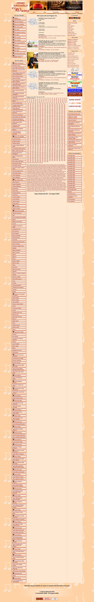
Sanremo (51, 184)
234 (35, 112)
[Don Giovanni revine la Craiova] (32, 89)
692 (60, 143)
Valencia (63, 188)
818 (55, 151)
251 (38, 113)
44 (33, 100)
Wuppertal (37, 191)
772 (60, 148)
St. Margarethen (48, 186)
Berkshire (33, 167)
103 (28, 103)
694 (64, 143)
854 (64, 154)
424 (30, 125)
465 (52, 127)
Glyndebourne (56, 173)
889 (33, 157)
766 (45, 148)
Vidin (59, 190)
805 (62, 150)
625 (52, 138)
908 (40, 158)
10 (49, 98)
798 (45, 150)
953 (33, 161)
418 (55, 124)
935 (28, 160)
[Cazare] (75, 80)
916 (59, 158)
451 (57, 126)
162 (55, 106)
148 (60, 105)
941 (43, 160)
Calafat (53, 169)
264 (30, 114)
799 (47, 150)
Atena (52, 164)
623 (47, 138)
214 (64, 110)
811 (38, 151)
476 (40, 128)
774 (64, 148)
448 (50, 126)
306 (55, 116)
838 (64, 152)
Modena (55, 179)
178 (55, 107)
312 (30, 117)
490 (35, 129)
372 (60, 121)
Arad (47, 164)
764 (40, 148)
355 (57, 120)
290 (55, 115)
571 (38, 135)
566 (64, 134)
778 (35, 149)
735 (47, 146)
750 (45, 147)
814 (45, 151)
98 (56, 102)
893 (43, 157)
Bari (40, 165)
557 (43, 134)
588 (40, 136)
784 (50, 149)
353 (52, 120)
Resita (47, 183)
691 (57, 143)
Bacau (55, 164)
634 (35, 139)
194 (55, 109)
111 (47, 103)
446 (45, 126)
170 (35, 107)
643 (57, 139)
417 (52, 124)
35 (56, 99)
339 (57, 118)
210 (55, 110)
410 (35, 124)
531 (57, 132)
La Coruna (41, 176)
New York (44, 180)
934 (64, 159)
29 (45, 99)
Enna (47, 172)
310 (64, 116)
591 (47, 136)
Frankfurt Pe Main (31, 173)
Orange (64, 180)
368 (50, 121)
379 (38, 122)
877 (43, 156)
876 (40, 156)
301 (43, 116)
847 (47, 154)
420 (59, 124)
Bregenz (41, 168)
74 (51, 101)
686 (45, 143)
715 (38, 145)
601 (33, 137)
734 (45, 146)
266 (35, 114)
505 (33, 130)
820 (59, 151)
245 (62, 112)
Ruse (60, 183)
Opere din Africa (71, 60)
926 (45, 159)
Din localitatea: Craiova (43, 94)
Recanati (44, 183)
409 (33, 124)
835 (57, 152)
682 (35, 143)
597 (62, 136)
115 (57, 103)
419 (57, 124)
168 (30, 107)
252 (40, 113)
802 (55, 150)
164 (60, 106)
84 (30, 102)
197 (62, 109)
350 (45, 120)
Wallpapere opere (71, 53)
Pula (64, 182)
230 (64, 111)
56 (56, 100)
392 (30, 123)
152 (30, 106)
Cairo (51, 169)
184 (30, 109)
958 (45, 161)
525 (43, 132)
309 (62, 116)
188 (40, 109)
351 (47, 120)
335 (47, 118)
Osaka (28, 181)
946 (55, 160)
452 (60, 126)
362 (35, 121)
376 (30, 122)
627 (57, 138)
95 (51, 102)
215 (28, 111)
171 (38, 107)
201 (33, 110)
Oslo (31, 181)
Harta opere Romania (72, 33)
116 (59, 103)
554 (35, 134)
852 (60, 154)
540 (40, 133)
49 (43, 100)
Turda (52, 188)
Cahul (48, 169)
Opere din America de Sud (73, 66)
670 (45, 141)
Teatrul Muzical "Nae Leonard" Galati (73, 138)
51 (47, 100)
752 (50, 147)
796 (40, 150)
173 (43, 107)
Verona (53, 190)
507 (38, 130)
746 (35, 147)
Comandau (55, 170)
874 (35, 156)
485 (62, 128)
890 (35, 157)
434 (55, 125)
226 (55, 111)
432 (50, 125)
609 (52, 137)
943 (47, 160)
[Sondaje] (74, 84)
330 (35, 118)
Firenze (58, 172)
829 (43, 152)
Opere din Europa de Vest (73, 57)
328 (30, 118)
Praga (57, 182)
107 (38, 103)
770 (55, 148)
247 (28, 113)
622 (45, 138)
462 (45, 127)
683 (38, 143)
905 (33, 158)
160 (50, 106)
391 (28, 123)
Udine (54, 188)
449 (52, 126)
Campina (57, 169)
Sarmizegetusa (60, 184)
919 (28, 159)
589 (43, 136)
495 (47, 129)
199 (28, 110)
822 (64, 151)
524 (40, 132)
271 (47, 114)
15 (58, 98)
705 (52, 144)
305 (52, 116)
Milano (48, 179)
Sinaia (58, 185)
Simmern (55, 185)
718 (45, 145)
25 (37, 99)
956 (40, 161)
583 (28, 136)
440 (30, 126)
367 (47, 121)
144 (50, 105)
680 (30, 143)
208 (50, 110)
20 (28, 99)
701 (43, 144)
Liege (47, 176)
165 (62, 106)
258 (55, 113)
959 (47, 161)
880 (50, 156)
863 (47, 155)
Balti (34, 165)
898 (55, 157)
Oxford (40, 181)
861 (43, 155)
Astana (49, 164)
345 (33, 120)
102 (65, 102)
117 (61, 103)
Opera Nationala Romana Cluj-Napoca (74, 123)
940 (40, 160)
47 (39, 100)
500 (60, 129)
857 (33, 155)
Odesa (55, 180)
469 (62, 127)
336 (50, 118)
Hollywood (29, 175)
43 (31, 100)
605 (43, 137)
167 (28, 107)
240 (50, 112)
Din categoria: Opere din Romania (46, 35)
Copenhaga (29, 171)
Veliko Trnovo (45, 190)
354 (55, 120)
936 (30, 160)
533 (62, 132)
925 (43, 159)
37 (60, 99)
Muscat (36, 180)
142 (45, 105)
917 (62, 158)
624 (50, 138)
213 (62, 110)
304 (50, 116)
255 (47, 113)
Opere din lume (71, 54)
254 (45, 113)
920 (30, 159)
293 (62, 115)
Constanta (60, 170)
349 (43, 120)
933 (62, 159)
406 (64, 123)
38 (62, 99)
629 (62, 138)
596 (60, 136)
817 (52, 151)
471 (28, 128)
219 (38, 111)
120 (30, 104)
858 (35, 155)
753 (52, 147)
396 (40, 123)
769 (52, 148)
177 (52, 107)
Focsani (62, 172)
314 (35, 117)
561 (52, 134)
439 (28, 126)
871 (28, 156)
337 (52, 118)
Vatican (40, 190)
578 (55, 135)
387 (57, 122)
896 (50, 157)
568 (30, 135)
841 (33, 154)
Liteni (56, 176)
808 (30, 151)
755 (57, 147)
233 (33, 112)
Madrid (53, 177)
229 (62, 111)
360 (30, 121)
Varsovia (37, 190)
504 (30, 130)
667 (38, 141)
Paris (50, 181)
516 (59, 130)
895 (47, 157)
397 (43, 123)
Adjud (39, 164)
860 (40, 155)
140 (40, 105)
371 (57, 121)
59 (62, 100)
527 (47, 132)
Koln (34, 176)
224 (50, 111)
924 (40, 159)
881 (52, 156)
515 (57, 130)
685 (43, 143)
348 (40, 120)
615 (28, 138)
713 (33, 145)
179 (57, 107)
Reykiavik (51, 183)
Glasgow (50, 173)
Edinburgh (38, 172)
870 (64, 155)
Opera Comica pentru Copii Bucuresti (74, 149)
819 (57, 151)
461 (43, 127)
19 (66, 98)
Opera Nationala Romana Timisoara (74, 131)
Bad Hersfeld (60, 164)
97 (54, 102)
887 (28, 157)
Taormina (40, 187)
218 (35, 111)
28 (43, 99)
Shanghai (40, 185)
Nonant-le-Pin (50, 180)
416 (50, 124)
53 (51, 100)
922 (35, 159)
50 (45, 100)
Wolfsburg (29, 191)
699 (38, 144)
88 (37, 102)
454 (64, 126)
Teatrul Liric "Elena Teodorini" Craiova (72, 117)
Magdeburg (57, 177)
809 (33, 151)
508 (40, 130)
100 (60, 102)
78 (58, 101)
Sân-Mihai (64, 183)
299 (38, 116)
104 (30, 103)
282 (35, 115)
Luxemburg (35, 177)
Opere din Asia (71, 62)
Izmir (52, 175)
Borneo (54, 167)
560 (50, 134)
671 (47, 141)
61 (66, 100)
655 (47, 140)
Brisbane (45, 168)
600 (30, 137)
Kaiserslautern (63, 175)
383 (47, 122)
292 (60, 115)
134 (64, 104)
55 (54, 100)
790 (64, 149)
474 (35, 128)
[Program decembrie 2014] (32, 25)
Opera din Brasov (72, 120)
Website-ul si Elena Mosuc (73, 47)
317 (42, 117)
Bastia (43, 165)
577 (52, 135)
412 (40, 124)
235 (38, 112)
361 (33, 121)
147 (57, 105)
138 (35, 105)
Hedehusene (53, 174)
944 (50, 160)
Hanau (43, 174)
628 (60, 138)
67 (37, 101)
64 (31, 101)
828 (40, 152)
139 (38, 105)
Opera (34, 12)
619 (38, 138)
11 (50, 98)
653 (43, 140)
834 (55, 152)
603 (38, 137)
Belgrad (59, 165)
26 (39, 99)
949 (62, 160)
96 (52, 102)
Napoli (40, 180)
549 (62, 133)
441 (33, 126)
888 (30, 157)
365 (43, 121)
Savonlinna (31, 185)
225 (52, 111)
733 (43, 146)
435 (57, 125)
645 (62, 139)
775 (28, 149)
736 (50, 146)
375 (28, 122)
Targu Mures (53, 187)
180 (60, 107)
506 (35, 130)
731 (38, 146)
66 (35, 101)
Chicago (32, 170)
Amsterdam (43, 164)
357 (62, 120)
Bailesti (31, 165)
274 (55, 114)
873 (33, 156)
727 (28, 146)
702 (45, 144)
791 (28, 150)
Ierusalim (40, 175)
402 (55, 123)
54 (52, 100)
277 (62, 114)
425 (33, 125)
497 (52, 129)
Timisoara (29, 188)
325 (62, 117)
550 (64, 133)
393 (33, 123)
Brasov (28, 168)
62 (28, 101)
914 (55, 158)
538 (35, 133)
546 (55, 133)
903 (28, 158)
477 (43, 128)
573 (43, 135)
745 (33, 147)
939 (38, 160)
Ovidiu (37, 181)
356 (60, 120)
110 (45, 103)
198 (64, 109)
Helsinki (63, 174)
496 (50, 129)
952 (30, 161)
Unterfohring (58, 188)
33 (52, 99)
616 (30, 138)
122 (35, 104)
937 (33, 160)
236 (40, 112)
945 (52, 160)
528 (50, 132)
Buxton (42, 169)
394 (35, 123)
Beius (56, 165)
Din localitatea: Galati (43, 38)
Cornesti (34, 171)
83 (28, 102)
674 (55, 141)
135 (28, 105)
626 (55, 138)
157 (43, 106)
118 (64, 103)
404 (60, 123)
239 (47, 112)
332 (40, 118)
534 (64, 132)
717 (43, 145)
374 (64, 121)
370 (55, 121)
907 (38, 158)
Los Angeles (63, 176)
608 (50, 137)
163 (57, 106)
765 (43, 148)
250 (35, 113)
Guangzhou (35, 174)
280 (30, 115)
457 (33, 127)
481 (52, 128)
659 (57, 140)
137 (33, 105)
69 (41, 101)
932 (60, 159)
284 (40, 115)
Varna (33, 190)
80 (62, 101)
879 (47, 156)
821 (62, 151)
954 (35, 161)
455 (28, 127)
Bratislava (32, 168)
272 (50, 114)
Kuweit (36, 176)
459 (38, 127)
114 (54, 103)
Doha (50, 171)
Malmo (61, 177)
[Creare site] (75, 109)
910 (45, 158)
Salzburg (32, 184)
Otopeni (34, 181)
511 (47, 130)
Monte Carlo (59, 179)
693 (62, 143)
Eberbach (34, 172)
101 (63, 102)
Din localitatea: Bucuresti (44, 61)
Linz (49, 176)
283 (38, 115)
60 (64, 100)
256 (50, 113)
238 (45, 112)
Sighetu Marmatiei (49, 185)
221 (43, 111)
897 (52, 157)
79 (60, 101)
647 (28, 140)
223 (47, 111)
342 (64, 118)
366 (45, 121)
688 (50, 143)
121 (33, 104)
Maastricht (45, 177)
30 (47, 99)
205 (43, 110)
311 (28, 117)
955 (38, 161)
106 (35, 103)
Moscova (65, 179)
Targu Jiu (49, 187)
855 (28, 155)
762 (35, 148)
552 (30, 134)
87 (35, 102)
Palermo (46, 181)
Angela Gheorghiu (55, 60)
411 (38, 124)
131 (57, 104)
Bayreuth (50, 165)
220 (40, 111)
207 (47, 110)
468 (60, 127)
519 (28, 132)
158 (45, 106)
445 (43, 126)
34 (54, 99)
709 (62, 144)
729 (33, 146)
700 (40, 144)
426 (35, 125)
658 (55, 140)
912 (50, 158)
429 (43, 125)
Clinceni (40, 170)
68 (39, 101)
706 (55, 144)
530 (55, 132)
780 (40, 149)
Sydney (32, 187)
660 (60, 140)
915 (57, 158)
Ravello (35, 183)
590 (45, 136)
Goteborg (61, 173)
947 (57, 160)
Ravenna (39, 183)
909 (43, 158)
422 (64, 124)
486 (64, 128)
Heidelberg (59, 174)
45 (35, 100)
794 (35, 150)
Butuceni (38, 169)
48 (41, 100)
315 (38, 117)
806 (64, 150)
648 (30, 140)
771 (57, 148)
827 (38, 152)
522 (35, 132)
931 (57, 159)
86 (33, 102)
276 (60, 114)
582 (64, 135)
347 (38, 120)
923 (38, 159)
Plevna (42, 182)
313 (33, 117)
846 (45, 154)
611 (57, 137)
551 (28, 134)
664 (30, 141)
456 (30, 127)
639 (47, 139)
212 (59, 110)
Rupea (57, 183)
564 (60, 134)
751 (47, 147)
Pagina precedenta (31, 162)
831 (47, 152)
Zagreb (40, 191)
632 (30, 139)
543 (47, 133)
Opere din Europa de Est (73, 56)
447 (47, 126)
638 (45, 139)
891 (38, 157)
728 (30, 146)
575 (47, 135)
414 (45, 124)
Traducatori (70, 27)
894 (45, 157)
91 (43, 102)
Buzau (45, 169)
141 (43, 105)
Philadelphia (29, 182)
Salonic (28, 184)
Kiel (32, 176)
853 (62, 154)
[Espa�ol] (79, 18)
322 (55, 117)
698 (35, 144)
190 (45, 109)
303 (47, 116)
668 (40, 141)
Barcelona (37, 165)
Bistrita (45, 167)
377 (33, 122)
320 (50, 117)
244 (60, 112)
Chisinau (36, 170)
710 (64, 144)
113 (52, 103)
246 (64, 112)
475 (38, 128)
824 (30, 152)
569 (33, 135)
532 (60, 132)
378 (35, 122)
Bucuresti (56, 168)
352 (50, 120)
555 (38, 134)
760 (30, 148)
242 (55, 112)
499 (57, 129)
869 (62, 155)
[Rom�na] (70, 18)
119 (28, 104)
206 (45, 110)
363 (38, 121)
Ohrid (58, 180)
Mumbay (29, 180)
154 (35, 106)
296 (30, 116)
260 (60, 113)
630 (64, 138)
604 (40, 137)
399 (47, 123)
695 (28, 144)
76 (54, 101)
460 (40, 127)
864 (50, 155)
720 (50, 145)
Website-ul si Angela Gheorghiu (74, 45)
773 (62, 148)
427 (38, 125)
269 (43, 114)
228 (60, 111)
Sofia (32, 186)
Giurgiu (46, 173)
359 (28, 121)
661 (62, 140)
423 (28, 125)
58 (60, 100)
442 (35, 126)
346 (35, 120)
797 (43, 150)
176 (50, 107)
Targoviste (44, 187)
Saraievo (55, 184)
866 (55, 155)
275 (57, 114)
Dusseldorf (29, 172)
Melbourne (40, 179)
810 (35, 151)
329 (33, 118)
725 (62, 145)
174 (45, 107)
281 (33, 115)
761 (33, 148)
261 (62, 113)
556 (40, 134)
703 (47, 144)
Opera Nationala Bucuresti (74, 114)
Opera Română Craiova (59, 93)
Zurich (44, 191)
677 (62, 141)
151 (28, 106)
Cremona (41, 171)
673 (52, 141)
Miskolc (51, 179)
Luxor (39, 177)
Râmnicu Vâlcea (30, 183)
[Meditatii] (74, 79)
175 (47, 107)
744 (30, 147)
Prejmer (60, 182)
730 (35, 146)
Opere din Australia (72, 63)
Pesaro (55, 181)
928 (50, 159)
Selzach (36, 185)
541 (43, 133)
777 (33, 149)
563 (57, 134)
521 (33, 132)
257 (52, 113)
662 (64, 140)
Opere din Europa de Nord (73, 59)
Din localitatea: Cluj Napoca (44, 49)
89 (39, 102)
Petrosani (60, 181)
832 (50, 152)
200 (30, 110)
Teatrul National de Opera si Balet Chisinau (74, 141)
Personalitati (56, 12)
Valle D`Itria (29, 190)
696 (30, 144)
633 (33, 139)
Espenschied (54, 172)
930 (55, 159)
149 (62, 105)
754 (55, 147)
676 (60, 141)
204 (40, 110)
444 (40, 126)
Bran (65, 167)
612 (59, 137)
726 (65, 145)
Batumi (46, 165)
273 (52, 114)
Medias (36, 179)
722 (55, 145)
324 (59, 117)
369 (52, 121)
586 (35, 136)
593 (52, 136)
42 (30, 100)
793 (33, 150)
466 (55, 127)
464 (50, 127)
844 (40, 154)
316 (40, 117)
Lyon (42, 177)
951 (28, 161)
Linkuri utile (70, 30)
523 (38, 132)
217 (33, 111)
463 (47, 127)
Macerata (50, 177)
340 (60, 118)
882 (55, 156)
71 (45, 101)
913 (52, 158)
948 (60, 160)
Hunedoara (34, 175)
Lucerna (28, 177)
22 (31, 99)
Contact (77, 12)
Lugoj (32, 177)
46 (37, 100)
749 (43, 147)
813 (42, 151)
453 (62, 126)
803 (57, 150)
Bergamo (29, 167)
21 (30, 99)
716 (40, 145)
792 (30, 150)
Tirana (33, 188)
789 (62, 149)
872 (30, 156)
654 (45, 140)
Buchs (52, 168)
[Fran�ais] (77, 18)
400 (50, 123)
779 (38, 149)
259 (57, 113)
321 (52, 117)
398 (45, 123)
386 (55, 122)
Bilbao (42, 167)
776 (30, 149)
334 (45, 118)
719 (48, 145)
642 (55, 139)
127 (47, 104)
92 (45, 102)
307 (57, 116)
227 (57, 111)
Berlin (36, 167)
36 (58, 99)
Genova (39, 173)
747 (38, 147)
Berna (39, 167)
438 (64, 125)
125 (42, 104)
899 (57, 157)
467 (57, 127)
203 (38, 110)
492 (40, 129)
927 (47, 159)
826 (35, 152)
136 (30, 105)
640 (50, 139)
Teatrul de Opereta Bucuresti (72, 145)
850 (55, 154)
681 (33, 143)
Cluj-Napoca (50, 170)
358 (64, 120)
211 (57, 110)
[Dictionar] (74, 95)
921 (33, 159)
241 (52, 112)
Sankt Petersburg (44, 184)
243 (57, 112)
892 (40, 157)
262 (64, 113)
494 (45, 129)
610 (55, 137)
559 (47, 134)
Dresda (57, 171)
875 (38, 156)
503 (28, 130)
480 (50, 128)
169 (33, 107)
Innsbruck (45, 175)
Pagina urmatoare (39, 162)
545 (52, 133)
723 (57, 145)
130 (55, 104)
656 (50, 140)
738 (55, 146)
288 (50, 115)
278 (64, 114)
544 (50, 133)
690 (55, 143)
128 (50, 104)
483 (57, 128)
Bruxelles (49, 168)
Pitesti (39, 182)
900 (60, 157)
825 (33, 152)
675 (57, 141)
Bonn (52, 167)
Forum (66, 12)
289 (52, 115)
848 (50, 154)
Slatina (64, 185)
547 (57, 133)
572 (40, 135)
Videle (56, 190)
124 (40, 104)
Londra (58, 176)
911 (47, 158)
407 (28, 124)
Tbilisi (58, 187)
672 (50, 141)
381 (43, 122)
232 (30, 112)
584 (30, 136)
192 (50, 109)
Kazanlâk (29, 176)
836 (60, 152)
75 (52, 101)
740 (60, 146)
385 (52, 122)
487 (28, 129)
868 (60, 155)
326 (64, 117)
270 (45, 114)
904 (30, 158)
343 (28, 120)
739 (57, 146)
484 (60, 128)
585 (33, 136)
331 (38, 118)
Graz (31, 174)
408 (30, 124)
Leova (44, 176)
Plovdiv (49, 182)
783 (47, 149)
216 (30, 111)
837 (62, 152)
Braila (62, 167)
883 (57, 156)
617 (33, 138)
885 (62, 156)
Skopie (61, 185)
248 (30, 113)
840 (30, 154)
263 (28, 114)
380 (40, 122)
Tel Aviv (61, 187)
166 (64, 106)
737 (52, 146)
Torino (35, 188)
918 (64, 158)
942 (45, 160)
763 (38, 148)
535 (28, 133)
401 (52, 123)
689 (52, 143)
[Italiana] (72, 18)
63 (30, 101)
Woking (64, 190)
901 (62, 157)
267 (38, 114)
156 (40, 106)
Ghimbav (43, 173)
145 (52, 105)
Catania (28, 170)
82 (66, 101)
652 (40, 140)
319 (47, 117)
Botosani (59, 167)
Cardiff (64, 169)
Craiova (37, 171)
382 (45, 122)
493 (43, 129)
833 (52, 152)
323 (57, 117)
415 (47, 124)
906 (35, 158)
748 (40, 147)
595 (57, 136)
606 (45, 137)
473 (33, 128)
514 (55, 130)
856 (30, 155)
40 (66, 99)
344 (30, 120)
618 (35, 138)
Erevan (49, 172)
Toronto (38, 188)
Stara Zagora (55, 186)
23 (33, 99)
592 (50, 136)
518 (64, 130)
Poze (45, 12)
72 (47, 101)
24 (35, 99)
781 (43, 149)
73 (49, 101)
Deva (48, 171)
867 (57, 155)
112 (50, 103)
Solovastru (35, 186)
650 (35, 140)
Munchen (33, 180)
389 (62, 122)
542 (45, 133)
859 (38, 155)
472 (30, 128)
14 (56, 98)
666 (35, 141)
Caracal (61, 169)
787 (57, 149)
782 (45, 149)
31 (49, 99)
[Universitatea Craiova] (74, 92)
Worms (33, 191)
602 (35, 137)
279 (28, 115)
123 (38, 104)
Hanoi (46, 174)
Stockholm (60, 186)
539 (38, 133)
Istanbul (48, 175)
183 (28, 109)
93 (47, 102)
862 (45, 155)
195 (57, 109)
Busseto (34, 169)
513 (52, 130)
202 (35, 110)
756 (60, 147)
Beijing (53, 165)
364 (40, 121)
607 (47, 137)
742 (64, 146)
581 (62, 135)
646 (64, 139)
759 (28, 148)
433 (52, 125)
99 (58, 102)
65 (33, 101)
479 (47, 128)
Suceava (29, 187)
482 (55, 128)
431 (47, 125)
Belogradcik (63, 165)
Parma (52, 181)
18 (64, 98)
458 (35, 127)
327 (28, 118)
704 (50, 144)
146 (55, 105)
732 (40, 146)
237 (43, 112)
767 (47, 148)
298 (35, 116)
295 (28, 116)
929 (52, 159)
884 (60, 156)
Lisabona (52, 176)
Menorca (45, 179)
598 (64, 136)
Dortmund (54, 171)
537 (33, 133)
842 (35, 154)
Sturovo (64, 186)
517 (62, 130)
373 (62, 121)
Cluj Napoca (44, 170)
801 (52, 150)
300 (40, 116)
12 (52, 98)
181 (62, 107)
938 (35, 160)
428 (40, 125)
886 (64, 156)
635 (38, 139)
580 (60, 135)
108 (40, 103)
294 (64, 115)
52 (49, 100)
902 (64, 157)
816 (50, 151)
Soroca (39, 186)
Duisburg (64, 171)
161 (52, 106)
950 (64, 160)
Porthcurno (53, 182)
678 (64, 141)
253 (43, 113)
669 (43, 141)
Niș (46, 180)
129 (52, 104)
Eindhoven (43, 172)
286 (45, 115)
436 (60, 125)
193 (52, 109)
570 (35, 135)
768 (50, 148)
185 (33, 109)
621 (43, 138)
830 (45, 152)
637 (43, 139)
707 (57, 144)
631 (28, 139)
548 (60, 133)
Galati (36, 173)
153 (33, 106)
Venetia (50, 190)
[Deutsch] (75, 18)
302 (45, 116)
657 (52, 140)
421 (62, 124)
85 (31, 102)
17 (62, 98)
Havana (49, 174)
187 (38, 109)
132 (59, 104)
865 (52, 155)
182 (64, 107)
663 (28, 141)
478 (45, 128)
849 (52, 154)
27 (41, 99)
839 (28, 154)
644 (60, 139)
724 (60, 145)
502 (64, 129)
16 (60, 98)
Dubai (60, 171)
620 (40, 138)
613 (62, 137)
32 (51, 99)
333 (43, 118)
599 (28, 137)
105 (33, 103)
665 (33, 141)
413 (42, 124)
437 (62, 125)
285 (43, 115)
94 (49, 102)
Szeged (36, 187)
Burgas (31, 169)
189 (43, 109)
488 (30, 129)
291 (57, 115)
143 (47, 105)
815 (47, 151)
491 (38, 129)
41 (28, 100)
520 (30, 132)
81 (64, 101)
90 (41, 102)
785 (52, 149)
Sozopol (43, 186)
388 (60, 122)
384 (50, 122)
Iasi (37, 175)
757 (62, 147)
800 (50, 150)
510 (45, 130)
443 (38, 126)
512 (50, 130)
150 (64, 105)
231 (28, 112)
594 (55, 136)
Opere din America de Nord (73, 65)
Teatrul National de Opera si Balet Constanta (74, 134)
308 (60, 116)
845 (43, 154)
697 (33, 144)
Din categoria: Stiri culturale (44, 60)
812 (40, 151)
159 (47, 106)
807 (28, 151)
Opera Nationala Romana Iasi (74, 127)
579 (57, 135)
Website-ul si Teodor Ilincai (73, 48)
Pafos (43, 181)
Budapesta (61, 168)
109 (43, 103)
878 (45, 156)
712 (31, 145)
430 (45, 125)
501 (62, 129)
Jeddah (54, 175)
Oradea (60, 180)
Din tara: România (52, 38)
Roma (54, 183)
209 (52, 110)
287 (47, 115)
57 (58, 100)
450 (55, 126)
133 (62, 104)
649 (33, 140)
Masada (28, 179)
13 (54, 98)
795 (38, 150)
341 (62, 118)
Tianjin (64, 187)
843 (38, 154)
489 (33, 129)
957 (43, 161)
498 (55, 129)
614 (64, 137)
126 (45, 104)
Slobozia (29, 186)
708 (60, 144)
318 (45, 117)
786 (55, 149)
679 (28, 143)
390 (64, 122)
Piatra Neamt (35, 182)
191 (47, 109)
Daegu (45, 171)
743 (28, 147)
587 (38, 136)
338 (55, 118)
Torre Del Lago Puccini (45, 188)
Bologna (49, 167)
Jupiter (57, 175)
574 (45, 135)
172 (40, 107)
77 (56, 101)
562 (55, 134)
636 (40, 139)
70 (43, 101)
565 (62, 134)
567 (28, 135)
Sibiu (43, 185)
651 (38, 140)
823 (28, 152)
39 (64, 99)
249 (33, 113)
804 (60, 150)
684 (40, 143)
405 (62, 123)
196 (60, 109)
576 (50, 135)
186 (35, 109)
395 (38, 123)
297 (33, 116)
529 (52, 132)
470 (64, 127)
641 (52, 139)
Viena (62, 190)
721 (52, 145)
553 (33, 134)
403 (57, 123)
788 (60, 149)
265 (33, 114)
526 (45, 132)
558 (45, 134)
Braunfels (37, 168)
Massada (33, 179)
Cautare (69, 24)
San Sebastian (38, 184)
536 (30, 133)
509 (43, 130)
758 (64, 147)
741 (62, 146)
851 (57, 154)
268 (40, 114)
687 (47, 143)
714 (36, 145)
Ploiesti (46, 182)
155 (38, 106)
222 (45, 111)
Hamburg (40, 174)
